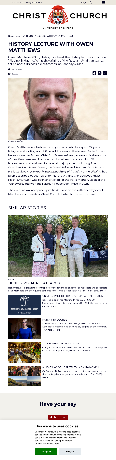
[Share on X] (99, 74)
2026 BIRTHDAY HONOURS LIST (60, 343)
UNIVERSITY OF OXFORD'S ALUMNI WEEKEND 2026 (72, 296)
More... (103, 290)
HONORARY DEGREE (54, 319)
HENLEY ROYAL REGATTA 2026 (34, 283)
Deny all (70, 451)
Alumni (20, 36)
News (11, 36)
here (92, 194)
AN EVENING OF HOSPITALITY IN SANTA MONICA (70, 367)
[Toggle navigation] (104, 2)
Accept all (46, 451)
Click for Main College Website (26, 2)
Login (84, 2)
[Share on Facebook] (94, 74)
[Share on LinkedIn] (105, 74)
